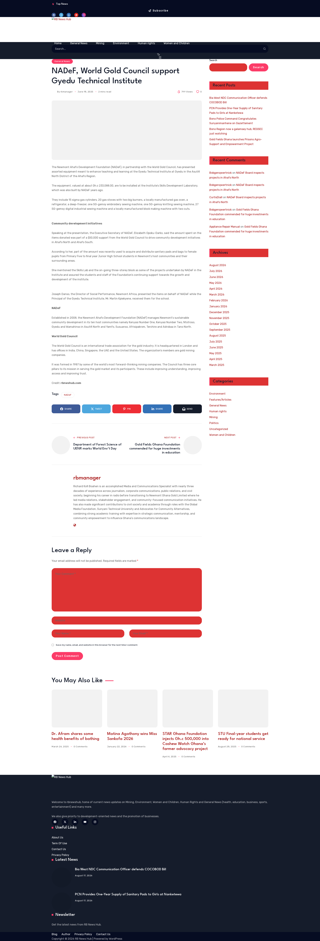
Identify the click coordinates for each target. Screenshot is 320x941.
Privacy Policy (60, 855)
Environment (217, 393)
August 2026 (217, 265)
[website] (74, 525)
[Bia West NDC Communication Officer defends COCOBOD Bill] (62, 877)
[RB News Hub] (160, 29)
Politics (213, 423)
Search (213, 60)
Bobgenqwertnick (220, 172)
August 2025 (217, 335)
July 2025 (215, 341)
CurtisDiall (215, 197)
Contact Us (59, 849)
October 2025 (217, 324)
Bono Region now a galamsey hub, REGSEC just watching (236, 131)
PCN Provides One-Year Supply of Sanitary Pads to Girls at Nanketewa (235, 110)
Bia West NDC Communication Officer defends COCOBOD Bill (238, 100)
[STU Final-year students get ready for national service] (243, 708)
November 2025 (219, 318)
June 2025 (216, 347)
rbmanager (66, 91)
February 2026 (218, 300)
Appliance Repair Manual (224, 226)
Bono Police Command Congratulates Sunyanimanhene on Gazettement (232, 121)
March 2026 (216, 294)
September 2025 (219, 330)
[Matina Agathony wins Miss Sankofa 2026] (132, 708)
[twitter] (61, 15)
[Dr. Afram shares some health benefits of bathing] (77, 708)
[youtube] (76, 15)
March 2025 (216, 365)
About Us (57, 837)
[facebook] (54, 15)
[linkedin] (69, 15)
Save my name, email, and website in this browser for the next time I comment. (97, 645)
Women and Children (222, 434)
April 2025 (215, 359)
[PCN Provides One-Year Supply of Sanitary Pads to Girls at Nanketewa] (62, 902)
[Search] (264, 49)
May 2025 (215, 353)
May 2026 (215, 282)
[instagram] (84, 15)
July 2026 (215, 271)
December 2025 (219, 312)
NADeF (68, 395)
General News (62, 61)
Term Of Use (59, 843)
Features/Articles (220, 399)
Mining (213, 417)
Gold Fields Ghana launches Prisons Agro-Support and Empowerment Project (235, 142)
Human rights (217, 411)
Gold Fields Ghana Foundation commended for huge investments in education (238, 214)
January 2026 (218, 306)
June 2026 (216, 277)
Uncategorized (218, 429)
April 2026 (215, 288)
